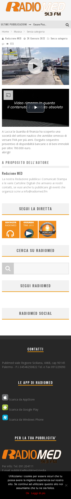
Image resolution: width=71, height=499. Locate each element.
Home (5, 31)
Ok (27, 493)
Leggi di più (38, 493)
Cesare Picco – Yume (43, 24)
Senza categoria (59, 38)
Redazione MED (13, 38)
